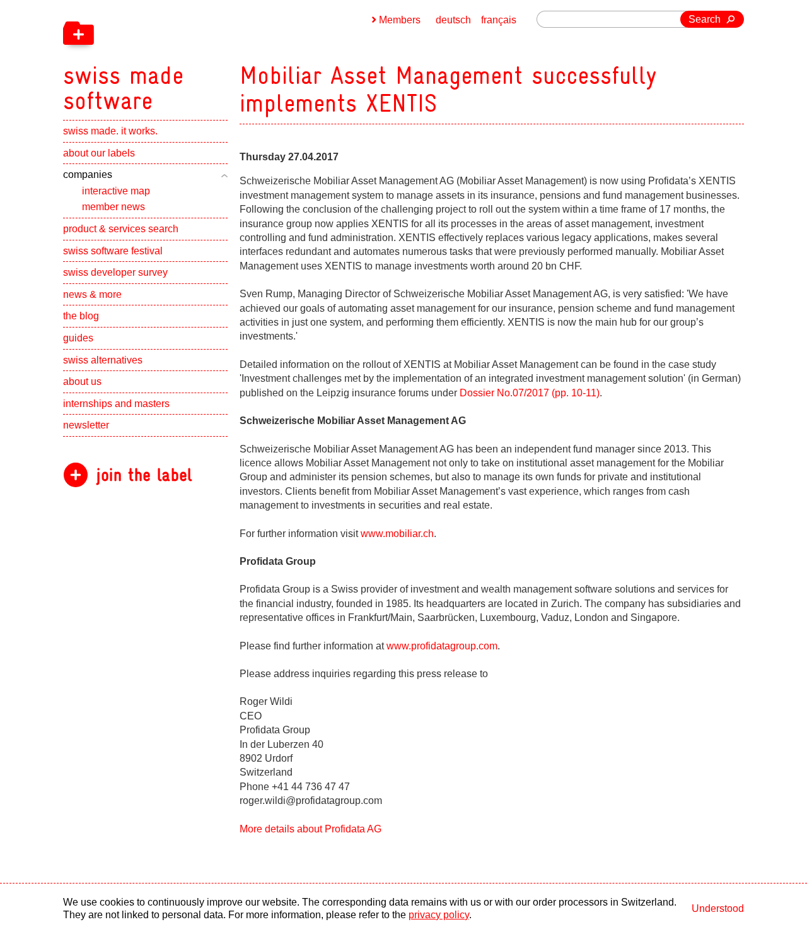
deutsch (453, 20)
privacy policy (439, 914)
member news (113, 206)
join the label (144, 475)
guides (78, 338)
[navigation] (189, 57)
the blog (81, 315)
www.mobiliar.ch (397, 533)
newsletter (86, 425)
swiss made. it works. (110, 131)
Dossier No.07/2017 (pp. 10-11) (530, 392)
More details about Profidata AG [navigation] (310, 829)
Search (704, 19)
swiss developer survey (115, 272)
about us (82, 381)
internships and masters (116, 403)
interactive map (116, 191)
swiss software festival (113, 250)
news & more (92, 294)
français (498, 20)
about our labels (99, 153)
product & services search (120, 228)
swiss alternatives (102, 360)
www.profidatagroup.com (440, 646)
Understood (718, 908)
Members (400, 20)
